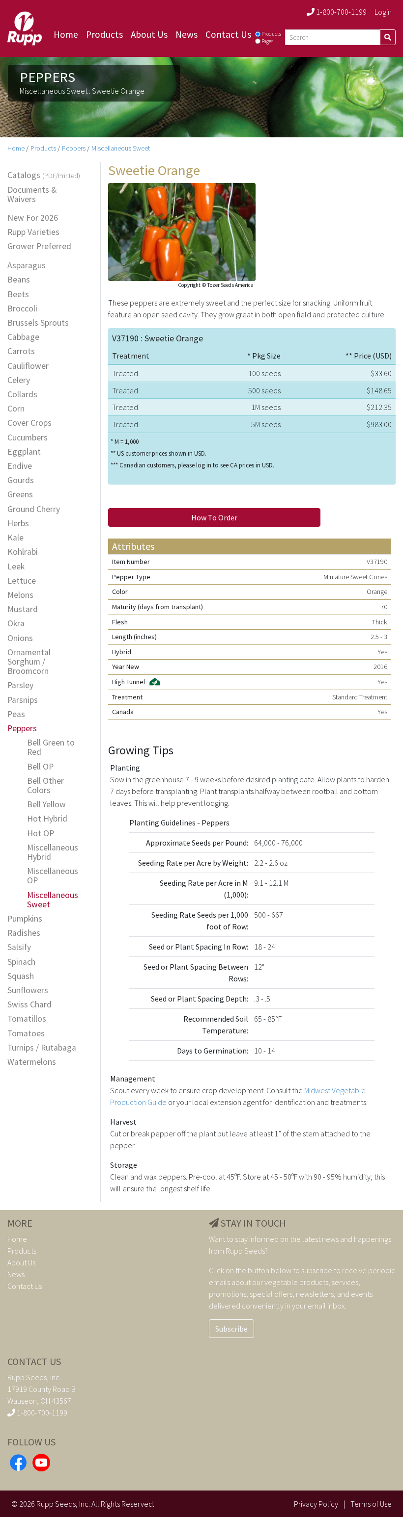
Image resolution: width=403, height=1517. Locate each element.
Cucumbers (27, 437)
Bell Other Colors (45, 785)
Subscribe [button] (231, 1329)
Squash (20, 976)
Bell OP (40, 766)
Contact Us (228, 34)
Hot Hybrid (47, 818)
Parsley (20, 685)
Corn (16, 408)
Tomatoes (26, 1033)
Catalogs (43, 175)
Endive (19, 466)
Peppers (74, 148)
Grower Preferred (39, 246)
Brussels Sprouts (38, 323)
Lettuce (21, 581)
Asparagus (26, 265)
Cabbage (23, 337)
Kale (15, 537)
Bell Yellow (46, 804)
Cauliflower (28, 366)
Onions (20, 638)
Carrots (21, 351)
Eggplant (24, 452)
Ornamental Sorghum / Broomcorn (29, 662)
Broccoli (22, 308)
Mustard (22, 609)
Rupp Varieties (33, 232)
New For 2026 (32, 218)
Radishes (23, 933)
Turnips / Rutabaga (41, 1048)
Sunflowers (27, 990)
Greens (20, 494)
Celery (18, 380)
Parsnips (22, 700)
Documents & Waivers (32, 194)
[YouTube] (41, 1461)
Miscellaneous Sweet (120, 148)
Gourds (20, 480)
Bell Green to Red (51, 747)
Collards (22, 394)
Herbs (18, 523)
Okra (16, 623)
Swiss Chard (29, 1004)
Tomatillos (26, 1019)
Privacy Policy (316, 1504)
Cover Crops (29, 423)
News (186, 34)
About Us (149, 34)
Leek (16, 566)
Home (66, 34)
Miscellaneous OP (52, 876)
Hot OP (40, 833)
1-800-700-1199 (341, 12)
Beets (18, 294)
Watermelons (31, 1062)
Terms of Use (371, 1504)
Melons (20, 595)
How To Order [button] (214, 517)
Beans (18, 279)
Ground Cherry (33, 509)
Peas (16, 714)
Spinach (21, 962)
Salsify (19, 947)
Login (383, 12)
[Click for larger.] (182, 230)
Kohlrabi (22, 552)
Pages (267, 41)
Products (104, 34)
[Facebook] (18, 1461)
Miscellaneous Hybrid (52, 852)
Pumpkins (24, 919)
